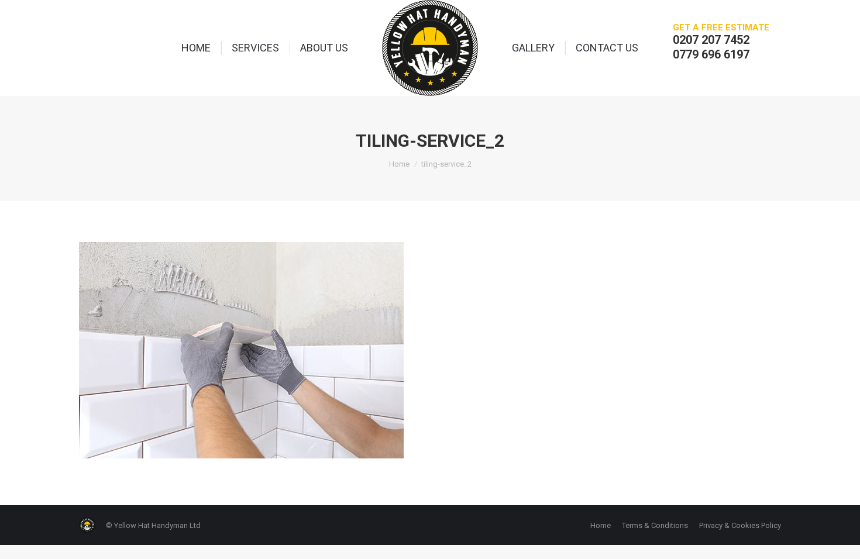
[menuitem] (196, 48)
